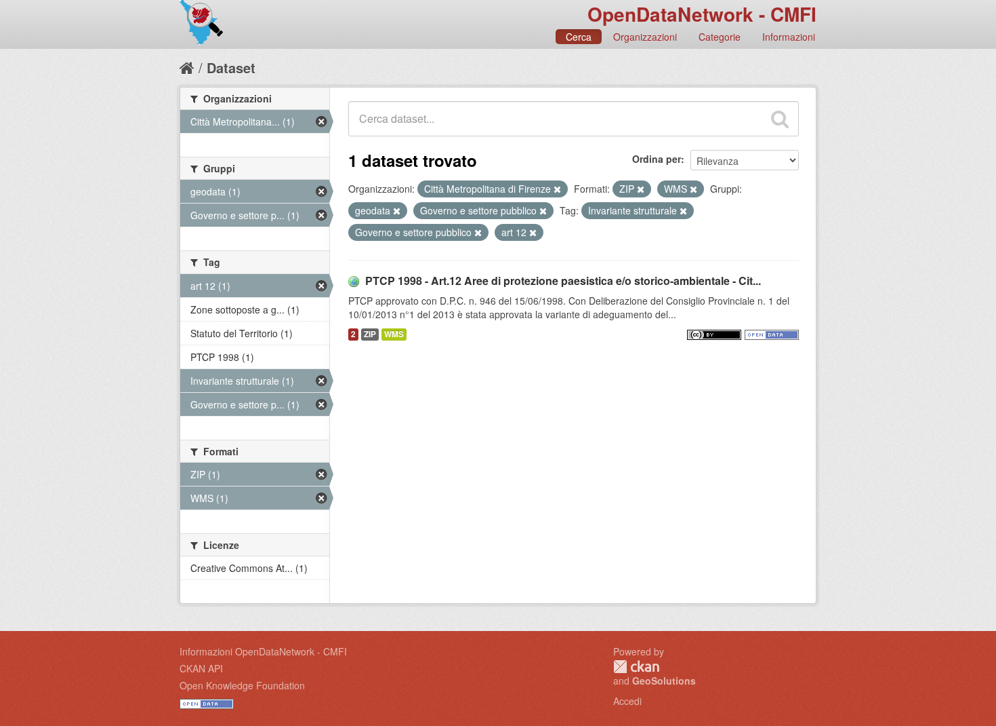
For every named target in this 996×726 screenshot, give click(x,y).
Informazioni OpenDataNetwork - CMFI (263, 651)
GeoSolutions (664, 680)
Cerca (579, 36)
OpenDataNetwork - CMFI (701, 14)
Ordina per (656, 159)
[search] (780, 119)
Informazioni (788, 36)
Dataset (231, 67)
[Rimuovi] (557, 189)
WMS (394, 334)
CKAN (636, 667)
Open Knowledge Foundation (242, 685)
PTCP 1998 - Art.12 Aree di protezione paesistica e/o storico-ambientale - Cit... (563, 280)
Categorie (720, 36)
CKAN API (201, 668)
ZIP (370, 334)
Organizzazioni (645, 36)
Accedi (627, 701)
